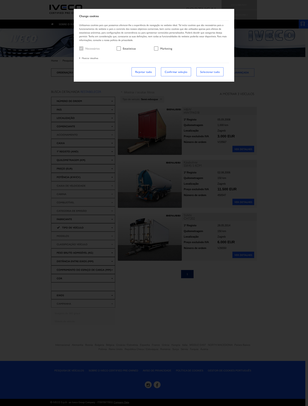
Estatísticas (129, 48)
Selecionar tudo (210, 72)
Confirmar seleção (176, 72)
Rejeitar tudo (143, 72)
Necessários (92, 48)
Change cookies (89, 16)
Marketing (166, 48)
